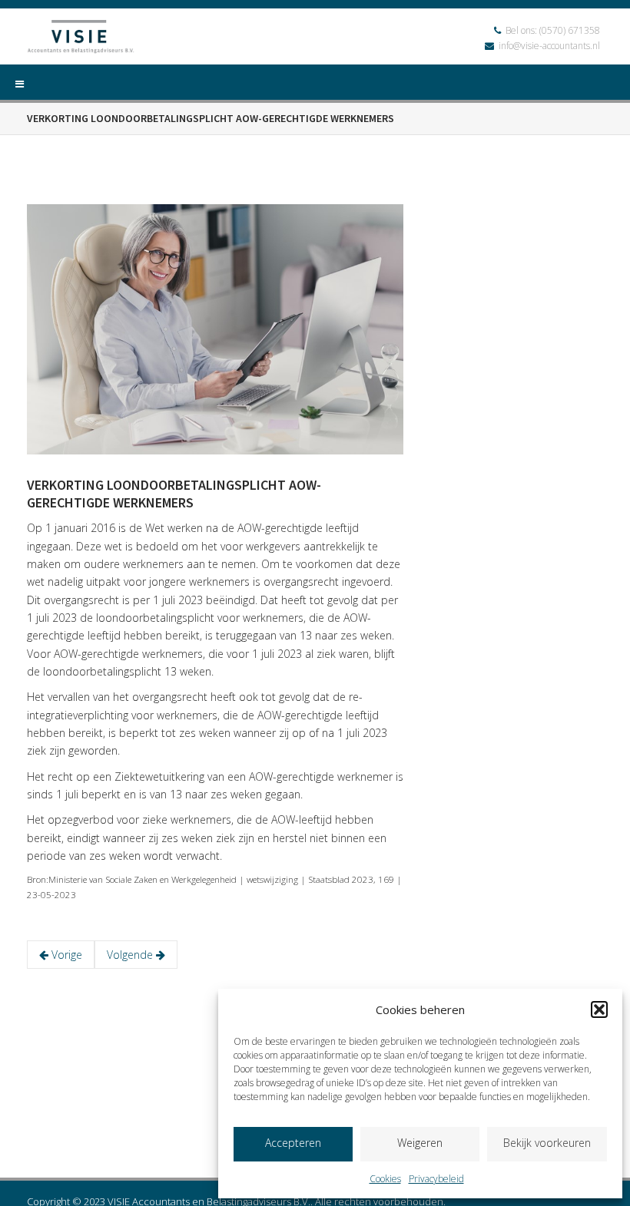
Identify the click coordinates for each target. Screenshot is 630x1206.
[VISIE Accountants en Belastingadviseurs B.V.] (80, 39)
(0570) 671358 (569, 30)
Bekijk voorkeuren (547, 1142)
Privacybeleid (436, 1178)
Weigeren (420, 1142)
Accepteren (293, 1142)
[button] (599, 1009)
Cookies (385, 1178)
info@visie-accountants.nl (549, 45)
